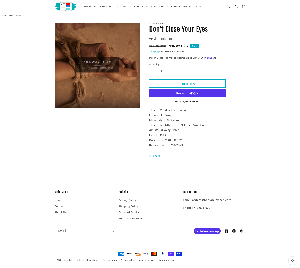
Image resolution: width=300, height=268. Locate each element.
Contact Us (62, 206)
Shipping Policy (128, 206)
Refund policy (110, 260)
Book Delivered (70, 260)
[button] (89, 6)
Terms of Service (129, 212)
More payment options (187, 101)
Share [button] (156, 155)
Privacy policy (127, 260)
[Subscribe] (113, 231)
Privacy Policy (127, 200)
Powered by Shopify (89, 260)
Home (58, 200)
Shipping (154, 51)
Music (18, 16)
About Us (60, 212)
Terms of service (146, 260)
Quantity (154, 64)
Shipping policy (166, 260)
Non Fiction (8, 16)
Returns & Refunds (131, 218)
